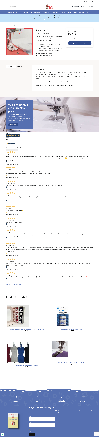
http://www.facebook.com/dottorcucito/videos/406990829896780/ (54, 85)
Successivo (15, 150)
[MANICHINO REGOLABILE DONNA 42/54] (18, 342)
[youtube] (89, 1)
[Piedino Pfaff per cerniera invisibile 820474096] (60, 342)
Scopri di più (27, 334)
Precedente (9, 150)
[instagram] (86, 1)
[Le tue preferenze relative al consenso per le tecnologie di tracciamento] (2, 434)
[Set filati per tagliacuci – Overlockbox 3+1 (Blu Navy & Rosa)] (18, 306)
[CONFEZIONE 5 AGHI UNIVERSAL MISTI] (62, 306)
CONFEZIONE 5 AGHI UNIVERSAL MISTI (72, 329)
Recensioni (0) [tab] (21, 66)
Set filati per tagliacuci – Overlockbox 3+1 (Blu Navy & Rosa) (27, 329)
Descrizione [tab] (11, 66)
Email (30, 422)
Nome (30, 416)
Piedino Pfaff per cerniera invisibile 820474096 (72, 362)
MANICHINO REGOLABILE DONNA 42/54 (27, 365)
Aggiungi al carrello (80, 43)
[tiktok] (92, 2)
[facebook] (84, 1)
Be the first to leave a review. (44, 33)
